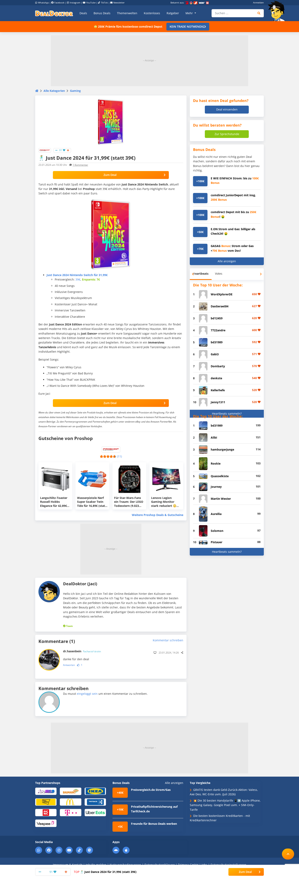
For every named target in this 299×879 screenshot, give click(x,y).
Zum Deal (110, 175)
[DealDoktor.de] (54, 13)
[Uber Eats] (95, 812)
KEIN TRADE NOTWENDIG (187, 26)
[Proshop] (44, 150)
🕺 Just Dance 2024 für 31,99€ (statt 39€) (105, 872)
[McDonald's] (70, 801)
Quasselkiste (220, 476)
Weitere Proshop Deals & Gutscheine (157, 515)
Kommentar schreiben (168, 640)
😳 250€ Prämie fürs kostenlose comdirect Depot (128, 26)
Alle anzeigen (227, 261)
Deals (83, 13)
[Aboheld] (46, 791)
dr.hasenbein (82, 651)
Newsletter (119, 2)
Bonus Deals (102, 13)
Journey (216, 487)
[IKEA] (95, 791)
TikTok (104, 2)
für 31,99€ (77, 275)
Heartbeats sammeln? (227, 413)
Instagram (75, 2)
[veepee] (46, 823)
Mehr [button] (190, 13)
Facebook (59, 2)
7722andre (218, 330)
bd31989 (217, 342)
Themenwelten (127, 13)
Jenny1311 (218, 402)
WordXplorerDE (221, 294)
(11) (119, 456)
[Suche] (259, 13)
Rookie (215, 463)
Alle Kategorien (54, 91)
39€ (77, 279)
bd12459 (217, 318)
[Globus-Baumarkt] (70, 791)
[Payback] (95, 801)
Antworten (69, 665)
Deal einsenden (227, 109)
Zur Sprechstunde (227, 134)
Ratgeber (173, 13)
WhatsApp (43, 2)
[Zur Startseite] (277, 11)
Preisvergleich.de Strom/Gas (151, 790)
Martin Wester (221, 499)
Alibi (214, 437)
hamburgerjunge (222, 449)
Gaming (75, 91)
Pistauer (216, 542)
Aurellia (216, 514)
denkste (216, 378)
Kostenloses (152, 13)
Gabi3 (215, 354)
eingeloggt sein (87, 694)
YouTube (91, 2)
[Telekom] (70, 812)
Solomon (217, 531)
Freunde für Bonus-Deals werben (154, 824)
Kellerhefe (218, 390)
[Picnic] (46, 812)
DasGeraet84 (219, 306)
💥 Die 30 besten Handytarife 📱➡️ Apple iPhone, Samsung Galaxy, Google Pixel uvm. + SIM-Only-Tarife (225, 805)
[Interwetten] (46, 801)
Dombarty (218, 366)
